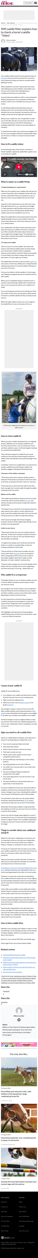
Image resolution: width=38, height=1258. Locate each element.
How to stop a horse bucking (12, 972)
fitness (16, 206)
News (20, 1202)
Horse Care (22, 1207)
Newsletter (28, 3)
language (16, 553)
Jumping (21, 1226)
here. (33, 939)
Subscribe (4, 1211)
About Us (4, 1202)
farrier (27, 800)
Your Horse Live (24, 1231)
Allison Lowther (11, 40)
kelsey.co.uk (20, 1248)
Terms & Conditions (7, 1216)
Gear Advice (11, 23)
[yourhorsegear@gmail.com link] (19, 1019)
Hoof (4, 695)
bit (6, 545)
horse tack (4, 78)
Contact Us (4, 1207)
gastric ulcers (24, 702)
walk (31, 261)
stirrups (28, 500)
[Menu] (35, 2)
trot (35, 261)
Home (3, 23)
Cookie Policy (5, 1226)
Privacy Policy (5, 1221)
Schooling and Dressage (26, 1221)
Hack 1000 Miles (24, 1216)
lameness (10, 705)
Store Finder (4, 1231)
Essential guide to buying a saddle (14, 955)
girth (2, 223)
